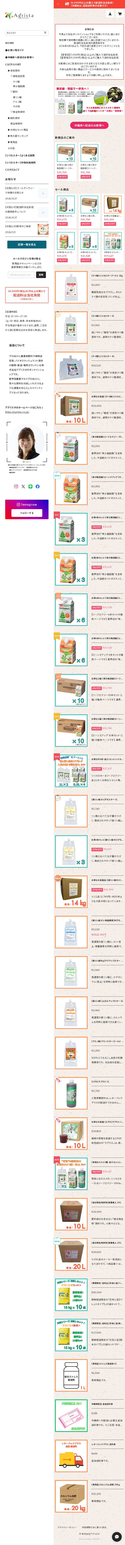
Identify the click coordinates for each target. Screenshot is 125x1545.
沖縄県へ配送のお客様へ (89, 125)
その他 (16, 106)
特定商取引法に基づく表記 (94, 1527)
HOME (9, 43)
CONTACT (12, 169)
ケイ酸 (16, 81)
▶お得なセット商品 (18, 129)
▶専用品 (12, 142)
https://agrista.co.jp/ (17, 412)
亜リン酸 (17, 97)
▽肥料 (14, 91)
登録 (41, 274)
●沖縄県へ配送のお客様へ (19, 57)
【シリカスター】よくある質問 (20, 155)
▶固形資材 (14, 118)
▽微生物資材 (17, 111)
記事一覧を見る (27, 244)
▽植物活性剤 (17, 76)
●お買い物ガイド (14, 50)
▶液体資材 (14, 70)
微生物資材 (16, 123)
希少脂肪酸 (19, 86)
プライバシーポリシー (67, 1527)
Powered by (86, 1539)
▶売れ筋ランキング (18, 136)
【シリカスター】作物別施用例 (20, 162)
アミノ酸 (17, 101)
